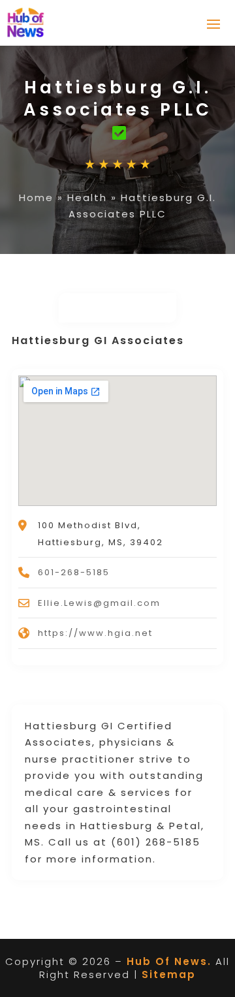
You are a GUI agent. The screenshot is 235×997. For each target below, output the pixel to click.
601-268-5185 (74, 572)
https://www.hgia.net (95, 633)
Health (87, 197)
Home (36, 197)
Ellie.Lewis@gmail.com (99, 603)
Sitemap (169, 974)
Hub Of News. (169, 961)
